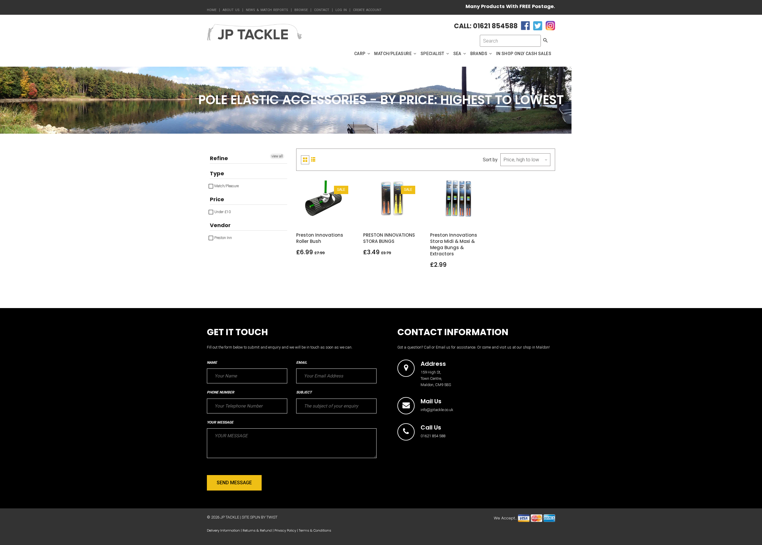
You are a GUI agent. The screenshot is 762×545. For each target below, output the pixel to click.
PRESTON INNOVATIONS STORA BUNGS (389, 238)
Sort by (490, 160)
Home (211, 10)
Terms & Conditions (315, 530)
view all (277, 156)
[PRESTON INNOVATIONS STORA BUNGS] (392, 218)
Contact (321, 10)
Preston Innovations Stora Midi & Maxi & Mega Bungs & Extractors (453, 244)
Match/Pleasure (226, 186)
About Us (231, 10)
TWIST (271, 517)
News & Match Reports (267, 10)
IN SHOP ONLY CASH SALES (523, 53)
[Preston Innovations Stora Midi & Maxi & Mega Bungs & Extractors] (459, 218)
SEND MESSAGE (234, 482)
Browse (301, 10)
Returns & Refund (257, 530)
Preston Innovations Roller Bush (319, 238)
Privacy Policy (285, 530)
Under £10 (222, 212)
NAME (212, 362)
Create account (367, 10)
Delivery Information (223, 530)
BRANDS (479, 53)
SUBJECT (304, 392)
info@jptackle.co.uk (437, 409)
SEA (458, 53)
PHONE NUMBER (220, 392)
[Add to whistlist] (311, 218)
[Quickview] (339, 218)
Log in (341, 10)
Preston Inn (222, 238)
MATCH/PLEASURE (393, 53)
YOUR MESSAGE (220, 422)
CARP (360, 53)
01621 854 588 (433, 436)
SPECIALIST (433, 53)
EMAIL (301, 362)
